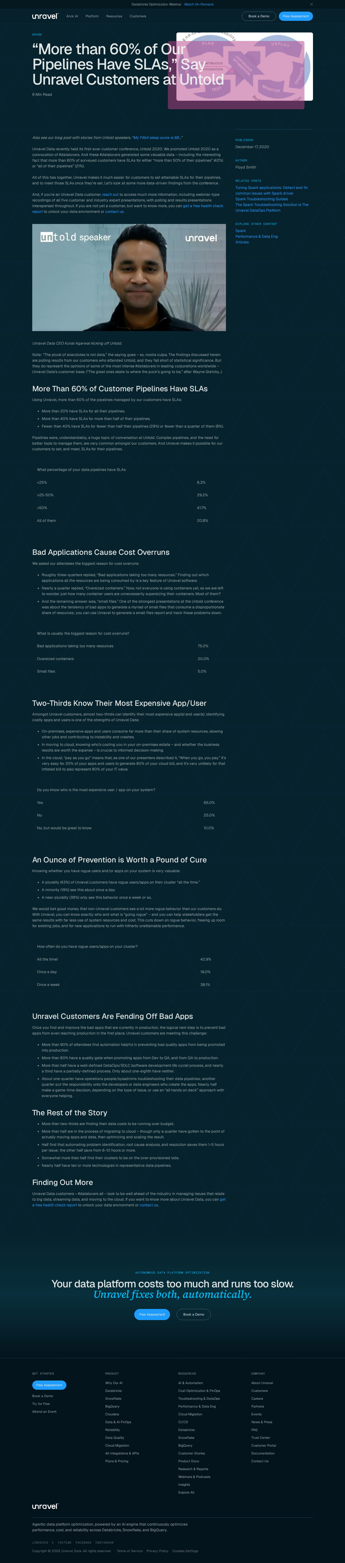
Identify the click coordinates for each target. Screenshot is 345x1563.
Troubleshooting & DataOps (199, 1398)
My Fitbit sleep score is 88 (156, 137)
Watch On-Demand (198, 4)
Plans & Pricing (116, 1461)
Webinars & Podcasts (194, 1477)
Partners (257, 1406)
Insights (184, 1484)
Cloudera (112, 1414)
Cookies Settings (185, 1551)
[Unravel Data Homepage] (45, 16)
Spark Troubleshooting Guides (261, 198)
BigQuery (112, 1406)
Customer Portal (263, 1445)
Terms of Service (130, 1551)
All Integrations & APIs (122, 1453)
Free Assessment (296, 16)
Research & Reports (193, 1469)
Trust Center (260, 1437)
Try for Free (41, 1404)
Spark (240, 230)
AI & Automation (190, 1383)
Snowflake (113, 1398)
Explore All (186, 1492)
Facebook (84, 1543)
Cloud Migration (117, 1445)
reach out (110, 194)
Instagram (104, 1543)
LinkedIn (40, 1543)
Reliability (112, 1430)
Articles (242, 242)
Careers (257, 1398)
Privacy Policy (158, 1551)
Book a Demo (258, 16)
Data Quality (114, 1437)
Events (256, 1414)
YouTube (65, 1543)
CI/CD (183, 1422)
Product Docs (188, 1461)
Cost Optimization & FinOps (199, 1391)
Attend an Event (44, 1411)
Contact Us (259, 1461)
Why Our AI (114, 1383)
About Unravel (262, 1383)
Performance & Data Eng (256, 236)
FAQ (254, 1430)
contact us (114, 211)
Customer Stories (191, 1453)
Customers (259, 1391)
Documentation (263, 1453)
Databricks (113, 1391)
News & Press (261, 1422)
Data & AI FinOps (118, 1422)
